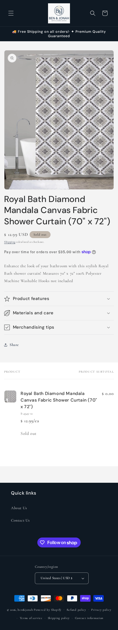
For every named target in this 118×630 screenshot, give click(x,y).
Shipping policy (59, 618)
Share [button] (14, 344)
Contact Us (20, 520)
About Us (19, 508)
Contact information (89, 618)
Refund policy (76, 610)
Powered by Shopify (47, 609)
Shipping (9, 242)
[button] (11, 13)
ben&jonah (25, 609)
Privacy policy (101, 610)
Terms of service (31, 618)
